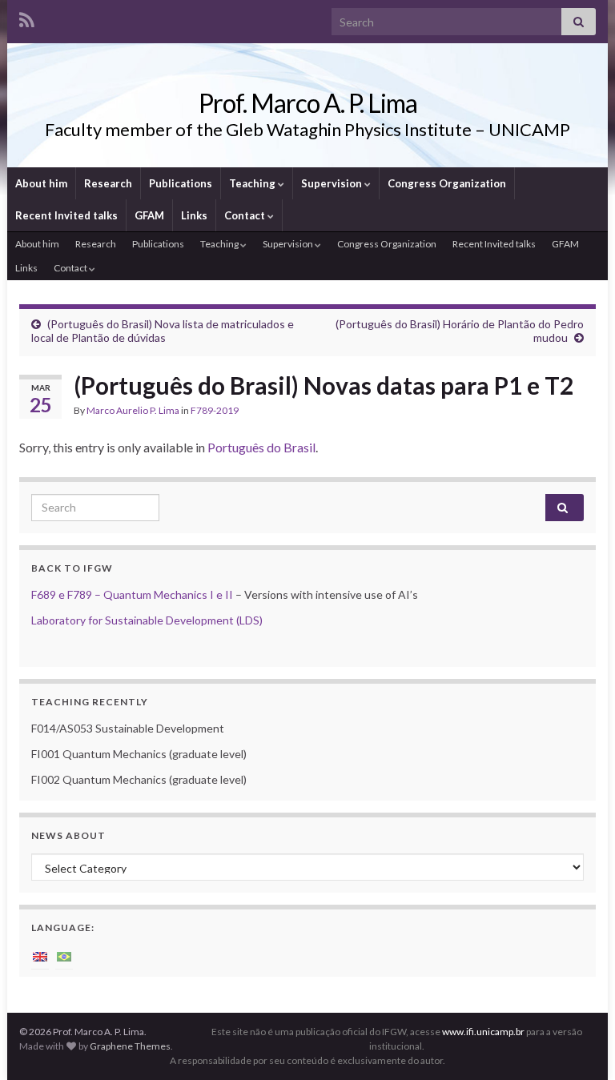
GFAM (149, 215)
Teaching (253, 183)
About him (41, 183)
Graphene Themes (130, 1046)
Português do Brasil (261, 447)
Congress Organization (447, 183)
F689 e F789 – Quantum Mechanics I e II (132, 594)
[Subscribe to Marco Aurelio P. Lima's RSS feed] (26, 17)
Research (108, 183)
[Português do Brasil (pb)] (64, 955)
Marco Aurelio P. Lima (132, 410)
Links (194, 215)
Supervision (332, 183)
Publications (180, 183)
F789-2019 (215, 410)
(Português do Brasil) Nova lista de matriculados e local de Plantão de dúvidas (162, 330)
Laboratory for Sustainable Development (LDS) (147, 620)
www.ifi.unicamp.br (483, 1032)
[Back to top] (579, 1044)
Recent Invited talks (66, 215)
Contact (245, 215)
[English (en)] (40, 955)
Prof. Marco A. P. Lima (308, 102)
